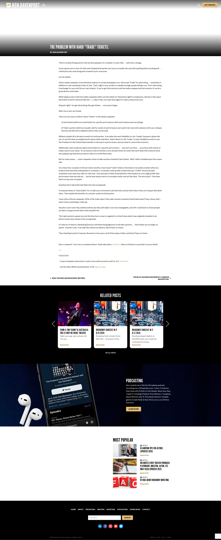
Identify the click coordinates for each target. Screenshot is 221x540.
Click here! (124, 261)
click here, (116, 244)
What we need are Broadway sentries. (68, 278)
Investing (111, 509)
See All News (110, 353)
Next (167, 324)
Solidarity (152, 537)
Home (73, 509)
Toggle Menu (43, 5)
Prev (53, 324)
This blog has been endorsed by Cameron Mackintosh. (151, 278)
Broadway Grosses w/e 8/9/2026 (70, 331)
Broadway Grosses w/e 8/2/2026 (106, 331)
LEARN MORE (133, 409)
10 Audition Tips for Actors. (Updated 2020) (151, 450)
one (91, 100)
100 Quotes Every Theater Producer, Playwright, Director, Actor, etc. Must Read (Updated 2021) (155, 466)
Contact (146, 509)
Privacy (158, 537)
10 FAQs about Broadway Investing (154, 480)
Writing (101, 509)
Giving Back (135, 509)
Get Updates (210, 5)
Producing (90, 509)
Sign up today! (100, 267)
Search (199, 5)
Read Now (64, 345)
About (81, 509)
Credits (169, 537)
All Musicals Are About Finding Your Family (146, 331)
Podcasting (122, 509)
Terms (163, 537)
